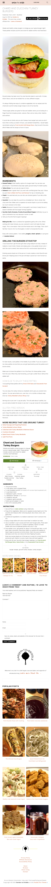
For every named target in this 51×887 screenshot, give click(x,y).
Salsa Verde (20, 542)
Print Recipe (43, 18)
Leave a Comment (16, 21)
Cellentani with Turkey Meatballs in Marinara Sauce (18, 429)
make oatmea (19, 509)
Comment (6, 599)
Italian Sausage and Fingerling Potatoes (15, 425)
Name (4, 622)
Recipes (25, 868)
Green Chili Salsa (28, 383)
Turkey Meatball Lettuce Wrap (17, 395)
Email (4, 628)
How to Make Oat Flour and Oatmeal (18, 193)
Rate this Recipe (7, 593)
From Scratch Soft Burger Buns (24, 125)
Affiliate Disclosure (25, 859)
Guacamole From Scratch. (36, 542)
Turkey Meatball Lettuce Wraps (12, 427)
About (25, 866)
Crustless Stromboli (9, 432)
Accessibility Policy (25, 861)
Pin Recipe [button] (37, 460)
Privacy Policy (25, 857)
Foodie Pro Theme (40, 882)
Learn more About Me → (31, 673)
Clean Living (25, 869)
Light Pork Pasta (7, 437)
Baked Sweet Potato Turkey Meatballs (14, 434)
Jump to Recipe (32, 18)
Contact (25, 871)
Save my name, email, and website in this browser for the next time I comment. (24, 637)
